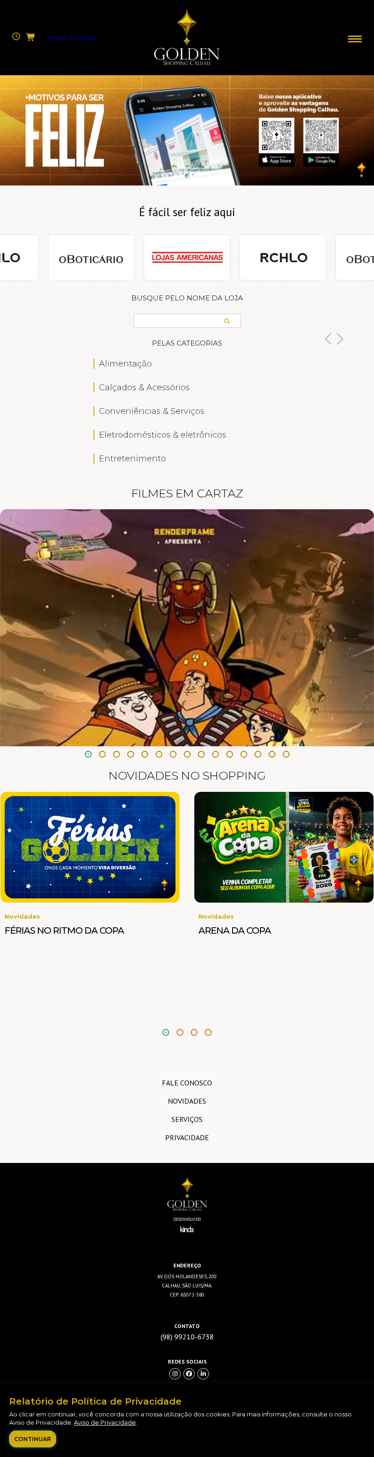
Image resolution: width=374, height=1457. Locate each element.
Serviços (187, 1119)
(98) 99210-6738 (187, 1337)
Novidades (187, 1101)
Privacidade (187, 1137)
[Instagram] (175, 1374)
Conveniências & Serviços (151, 411)
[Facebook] (189, 1374)
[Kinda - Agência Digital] (187, 1235)
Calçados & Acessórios (144, 387)
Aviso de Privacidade (105, 1422)
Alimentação (125, 364)
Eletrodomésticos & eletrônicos (162, 435)
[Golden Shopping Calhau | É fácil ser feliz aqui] (186, 63)
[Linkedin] (203, 1374)
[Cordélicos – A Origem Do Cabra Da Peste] (187, 627)
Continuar (32, 1439)
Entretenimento (132, 459)
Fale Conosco (187, 1082)
